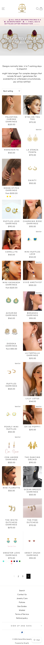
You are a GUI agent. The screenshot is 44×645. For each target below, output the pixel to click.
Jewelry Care (22, 598)
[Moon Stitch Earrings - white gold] (7, 196)
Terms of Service (22, 614)
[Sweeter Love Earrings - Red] (11, 561)
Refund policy (22, 618)
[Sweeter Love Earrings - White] (6, 561)
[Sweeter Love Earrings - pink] (11, 563)
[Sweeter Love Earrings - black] (14, 561)
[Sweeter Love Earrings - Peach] (9, 561)
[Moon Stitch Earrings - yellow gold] (10, 196)
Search (22, 590)
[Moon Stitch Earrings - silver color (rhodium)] (13, 196)
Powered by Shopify (22, 643)
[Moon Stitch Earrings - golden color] (15, 196)
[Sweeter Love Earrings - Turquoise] (3, 561)
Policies (22, 602)
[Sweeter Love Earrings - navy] (17, 561)
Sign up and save (21, 626)
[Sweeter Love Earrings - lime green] (20, 561)
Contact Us (22, 594)
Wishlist (22, 610)
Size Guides (22, 606)
